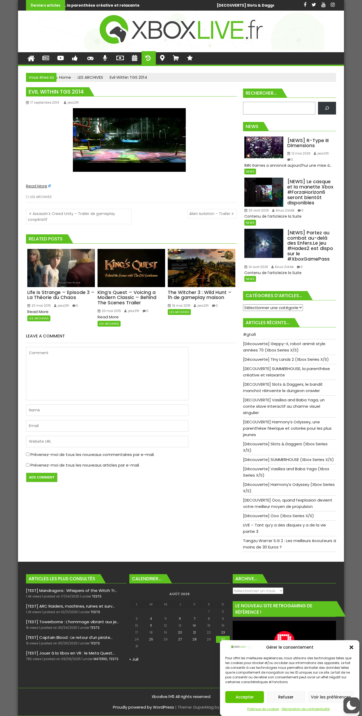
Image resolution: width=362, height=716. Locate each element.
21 (194, 632)
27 (180, 639)
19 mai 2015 (181, 305)
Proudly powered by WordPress (143, 707)
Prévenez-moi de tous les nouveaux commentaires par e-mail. (92, 454)
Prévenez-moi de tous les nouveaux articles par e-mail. (85, 465)
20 (180, 632)
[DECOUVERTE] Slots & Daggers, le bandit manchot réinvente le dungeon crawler (206, 5)
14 (194, 625)
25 (151, 639)
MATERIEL (101, 659)
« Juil (133, 659)
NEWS (250, 171)
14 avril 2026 (258, 267)
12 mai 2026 (301, 153)
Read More (36, 186)
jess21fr (73, 102)
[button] (351, 647)
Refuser (286, 697)
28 (194, 639)
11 (151, 625)
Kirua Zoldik (284, 210)
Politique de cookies (263, 709)
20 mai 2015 (41, 305)
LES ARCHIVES (41, 197)
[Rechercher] (327, 108)
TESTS (96, 596)
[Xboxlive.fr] (181, 49)
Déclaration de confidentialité (306, 709)
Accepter (245, 697)
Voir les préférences (331, 697)
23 (223, 632)
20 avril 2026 (258, 210)
